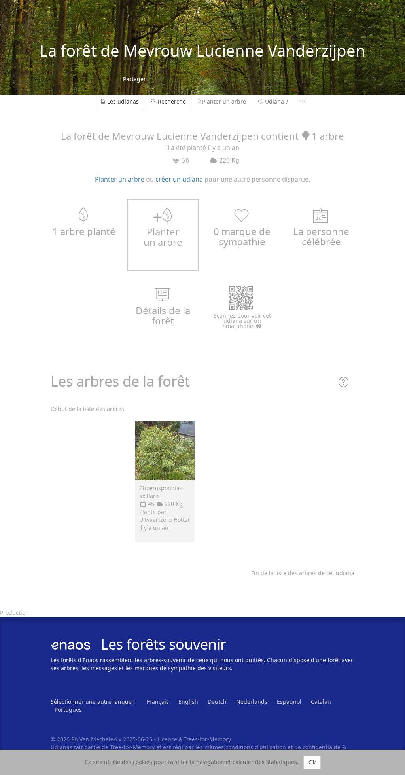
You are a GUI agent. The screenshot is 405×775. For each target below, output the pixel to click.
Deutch (217, 701)
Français (158, 701)
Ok (312, 762)
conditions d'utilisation (256, 747)
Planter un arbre (224, 101)
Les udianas (123, 101)
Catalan (321, 701)
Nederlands (251, 701)
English (188, 701)
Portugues (68, 709)
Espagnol (289, 701)
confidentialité (322, 747)
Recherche (171, 101)
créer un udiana (179, 179)
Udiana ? (276, 101)
